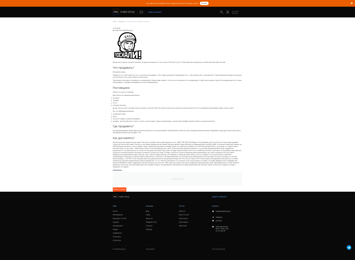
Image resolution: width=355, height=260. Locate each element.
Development (118, 226)
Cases (148, 215)
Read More (204, 3)
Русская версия (235, 12)
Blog (147, 211)
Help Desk (183, 226)
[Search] (221, 12)
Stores (115, 211)
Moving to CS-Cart (119, 218)
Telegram (219, 217)
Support (116, 222)
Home (115, 21)
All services (117, 240)
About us (149, 218)
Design (115, 229)
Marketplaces (118, 215)
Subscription (183, 222)
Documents (150, 249)
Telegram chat (151, 222)
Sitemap (149, 229)
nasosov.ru (122, 21)
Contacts (149, 226)
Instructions (183, 218)
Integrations (117, 233)
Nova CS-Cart (184, 215)
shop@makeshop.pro (223, 211)
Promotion (117, 237)
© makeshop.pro (119, 249)
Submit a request (155, 12)
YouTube (219, 221)
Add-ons (182, 211)
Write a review (120, 189)
